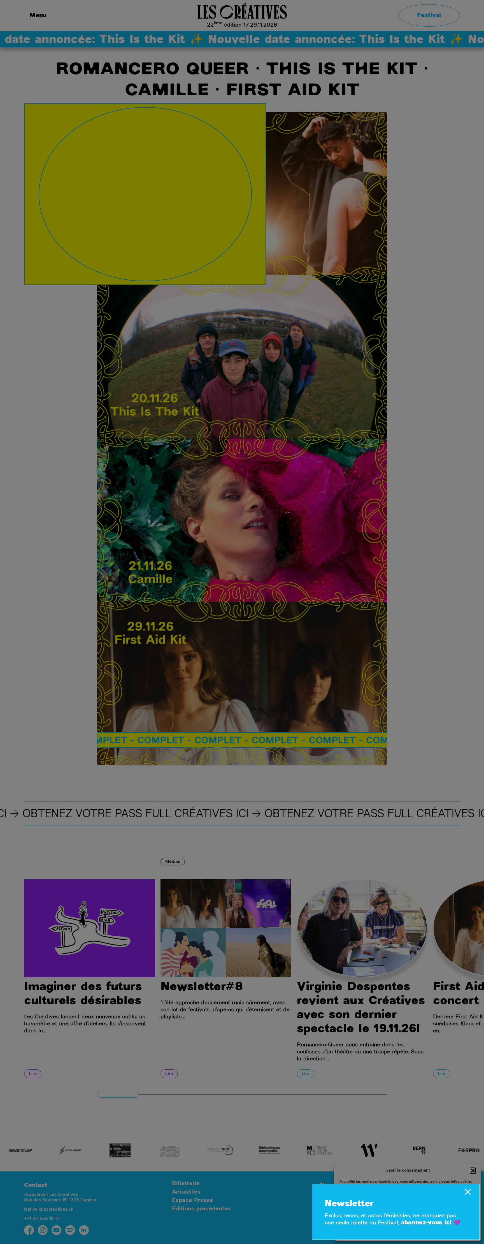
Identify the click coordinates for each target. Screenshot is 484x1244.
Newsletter (349, 1204)
